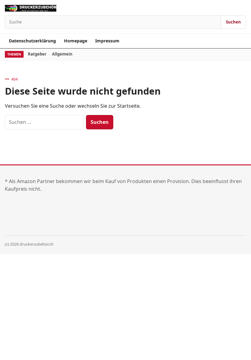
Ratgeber (37, 54)
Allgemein (62, 54)
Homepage (75, 41)
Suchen (233, 22)
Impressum (107, 41)
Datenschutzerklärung (32, 41)
